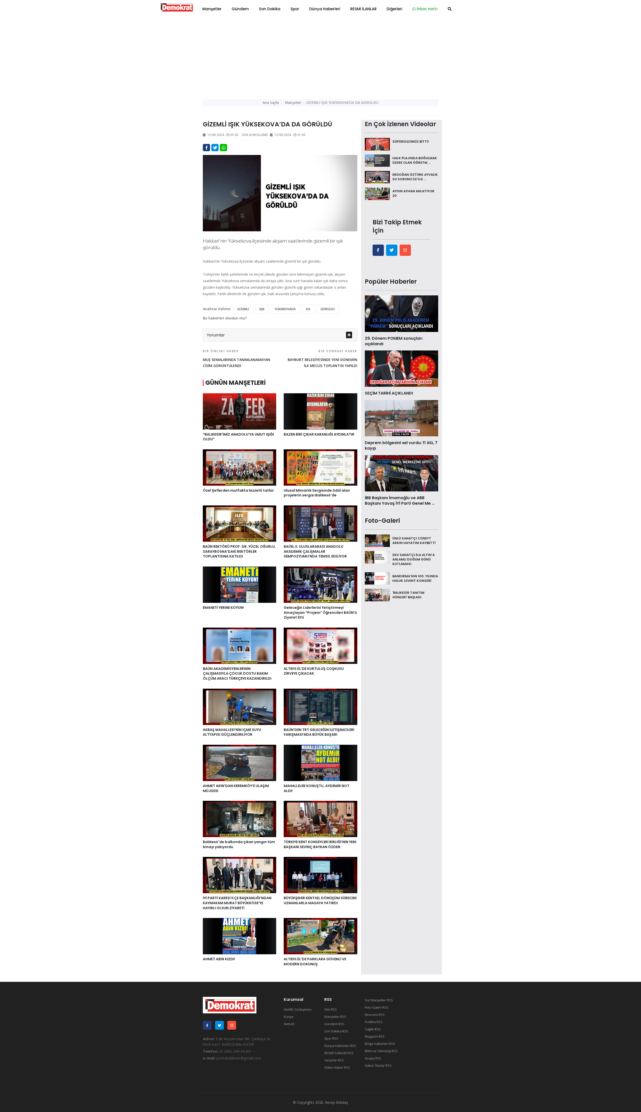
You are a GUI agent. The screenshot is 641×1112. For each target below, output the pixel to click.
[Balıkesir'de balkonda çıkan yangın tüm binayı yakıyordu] (239, 818)
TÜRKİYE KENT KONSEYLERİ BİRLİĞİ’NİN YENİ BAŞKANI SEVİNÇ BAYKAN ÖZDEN (320, 844)
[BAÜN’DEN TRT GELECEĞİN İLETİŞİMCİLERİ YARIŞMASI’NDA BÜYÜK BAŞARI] (320, 706)
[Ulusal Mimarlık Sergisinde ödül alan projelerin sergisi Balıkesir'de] (320, 467)
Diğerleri (394, 9)
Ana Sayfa (271, 102)
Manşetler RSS (335, 1016)
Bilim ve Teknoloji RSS (381, 1051)
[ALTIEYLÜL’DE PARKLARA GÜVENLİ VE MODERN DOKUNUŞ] (320, 936)
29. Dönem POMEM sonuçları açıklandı (393, 341)
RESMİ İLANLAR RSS (339, 1053)
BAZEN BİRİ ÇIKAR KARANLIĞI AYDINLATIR (319, 434)
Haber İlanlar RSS (378, 1065)
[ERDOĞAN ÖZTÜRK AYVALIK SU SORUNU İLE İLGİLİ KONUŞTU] (377, 176)
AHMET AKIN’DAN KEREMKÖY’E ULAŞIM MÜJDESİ (236, 788)
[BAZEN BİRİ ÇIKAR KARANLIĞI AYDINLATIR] (320, 411)
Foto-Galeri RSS (376, 1007)
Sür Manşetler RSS (379, 1000)
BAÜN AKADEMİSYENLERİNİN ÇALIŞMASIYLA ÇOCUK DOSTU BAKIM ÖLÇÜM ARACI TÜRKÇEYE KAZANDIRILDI (237, 673)
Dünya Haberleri (324, 9)
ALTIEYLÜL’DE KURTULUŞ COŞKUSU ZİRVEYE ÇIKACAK (314, 671)
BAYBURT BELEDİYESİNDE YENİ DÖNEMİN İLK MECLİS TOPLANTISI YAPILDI (322, 358)
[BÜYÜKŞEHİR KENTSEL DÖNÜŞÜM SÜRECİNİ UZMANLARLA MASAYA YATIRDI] (320, 874)
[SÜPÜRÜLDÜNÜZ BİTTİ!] (377, 143)
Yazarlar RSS (334, 1060)
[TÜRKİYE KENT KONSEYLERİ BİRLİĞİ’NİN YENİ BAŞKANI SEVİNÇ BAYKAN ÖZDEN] (320, 818)
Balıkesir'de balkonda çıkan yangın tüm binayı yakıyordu (239, 844)
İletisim (289, 1024)
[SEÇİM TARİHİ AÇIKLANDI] (401, 368)
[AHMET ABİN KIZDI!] (239, 936)
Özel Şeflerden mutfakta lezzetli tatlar (238, 490)
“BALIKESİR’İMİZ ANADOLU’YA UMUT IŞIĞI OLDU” (238, 437)
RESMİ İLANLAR (363, 9)
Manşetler (212, 9)
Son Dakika (269, 9)
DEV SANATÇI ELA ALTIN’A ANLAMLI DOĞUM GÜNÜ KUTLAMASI (413, 559)
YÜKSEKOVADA (285, 309)
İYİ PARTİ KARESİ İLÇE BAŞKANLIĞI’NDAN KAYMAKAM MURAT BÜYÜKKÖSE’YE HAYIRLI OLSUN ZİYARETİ (237, 902)
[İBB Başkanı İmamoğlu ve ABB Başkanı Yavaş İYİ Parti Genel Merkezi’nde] (401, 472)
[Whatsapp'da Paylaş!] (223, 147)
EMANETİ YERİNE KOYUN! (223, 607)
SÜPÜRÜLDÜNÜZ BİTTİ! (410, 141)
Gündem (240, 9)
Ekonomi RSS (375, 1014)
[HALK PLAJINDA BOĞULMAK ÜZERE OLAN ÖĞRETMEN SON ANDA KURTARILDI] (377, 160)
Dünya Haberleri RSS (340, 1045)
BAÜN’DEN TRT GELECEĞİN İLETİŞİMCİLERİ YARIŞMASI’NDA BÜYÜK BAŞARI (319, 732)
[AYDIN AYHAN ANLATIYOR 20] (377, 193)
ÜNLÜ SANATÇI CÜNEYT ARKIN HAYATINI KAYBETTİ (414, 540)
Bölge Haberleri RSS (380, 1043)
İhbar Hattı (427, 9)
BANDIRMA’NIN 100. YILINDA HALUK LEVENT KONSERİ (415, 578)
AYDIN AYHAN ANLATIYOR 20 (413, 193)
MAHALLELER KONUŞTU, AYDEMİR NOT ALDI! (316, 788)
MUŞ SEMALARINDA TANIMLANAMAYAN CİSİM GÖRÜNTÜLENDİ (236, 358)
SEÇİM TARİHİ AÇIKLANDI (389, 393)
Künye (288, 1016)
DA (308, 309)
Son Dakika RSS (336, 1031)
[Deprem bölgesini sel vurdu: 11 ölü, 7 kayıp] (401, 418)
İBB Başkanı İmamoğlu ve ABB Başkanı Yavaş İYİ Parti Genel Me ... (400, 500)
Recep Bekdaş (336, 1102)
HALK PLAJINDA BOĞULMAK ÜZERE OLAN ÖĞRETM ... (414, 160)
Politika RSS (374, 1022)
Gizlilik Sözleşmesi (297, 1009)
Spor (294, 9)
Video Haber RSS (337, 1067)
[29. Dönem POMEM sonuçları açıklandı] (401, 313)
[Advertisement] (320, 55)
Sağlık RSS (373, 1029)
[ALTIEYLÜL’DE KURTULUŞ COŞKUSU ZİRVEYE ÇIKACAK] (320, 645)
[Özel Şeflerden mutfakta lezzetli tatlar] (239, 467)
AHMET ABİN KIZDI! (219, 959)
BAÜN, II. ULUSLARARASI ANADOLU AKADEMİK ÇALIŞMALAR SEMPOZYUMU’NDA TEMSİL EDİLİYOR (315, 551)
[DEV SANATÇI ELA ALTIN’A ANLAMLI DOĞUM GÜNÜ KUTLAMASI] (377, 557)
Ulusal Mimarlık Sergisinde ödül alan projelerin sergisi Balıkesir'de (317, 493)
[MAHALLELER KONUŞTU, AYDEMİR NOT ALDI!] (320, 762)
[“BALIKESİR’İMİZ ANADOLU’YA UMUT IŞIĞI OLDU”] (239, 411)
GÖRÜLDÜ (327, 309)
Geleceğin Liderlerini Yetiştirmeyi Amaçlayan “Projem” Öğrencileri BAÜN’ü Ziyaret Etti (320, 612)
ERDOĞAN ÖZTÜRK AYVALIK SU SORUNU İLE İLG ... (415, 176)
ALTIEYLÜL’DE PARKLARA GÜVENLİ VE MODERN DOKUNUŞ (315, 962)
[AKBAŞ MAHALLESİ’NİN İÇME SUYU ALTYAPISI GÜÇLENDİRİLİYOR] (239, 706)
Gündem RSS (334, 1024)
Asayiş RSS (373, 1058)
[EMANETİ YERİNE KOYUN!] (239, 584)
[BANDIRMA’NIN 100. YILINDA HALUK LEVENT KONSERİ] (377, 578)
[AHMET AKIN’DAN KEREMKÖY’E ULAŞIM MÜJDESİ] (239, 762)
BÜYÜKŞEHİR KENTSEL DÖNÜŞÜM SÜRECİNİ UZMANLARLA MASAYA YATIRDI (320, 900)
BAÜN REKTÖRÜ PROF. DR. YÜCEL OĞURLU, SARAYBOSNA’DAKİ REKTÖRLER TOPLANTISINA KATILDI (239, 551)
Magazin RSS (375, 1036)
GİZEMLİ (243, 309)
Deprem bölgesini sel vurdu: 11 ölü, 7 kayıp (401, 445)
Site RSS (330, 1009)
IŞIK (261, 309)
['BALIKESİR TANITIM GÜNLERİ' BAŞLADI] (377, 594)
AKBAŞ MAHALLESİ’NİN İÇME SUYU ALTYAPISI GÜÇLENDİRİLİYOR (232, 732)
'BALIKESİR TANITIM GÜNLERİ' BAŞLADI (408, 594)
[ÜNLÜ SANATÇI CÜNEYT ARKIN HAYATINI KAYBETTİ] (377, 540)
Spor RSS (331, 1038)
